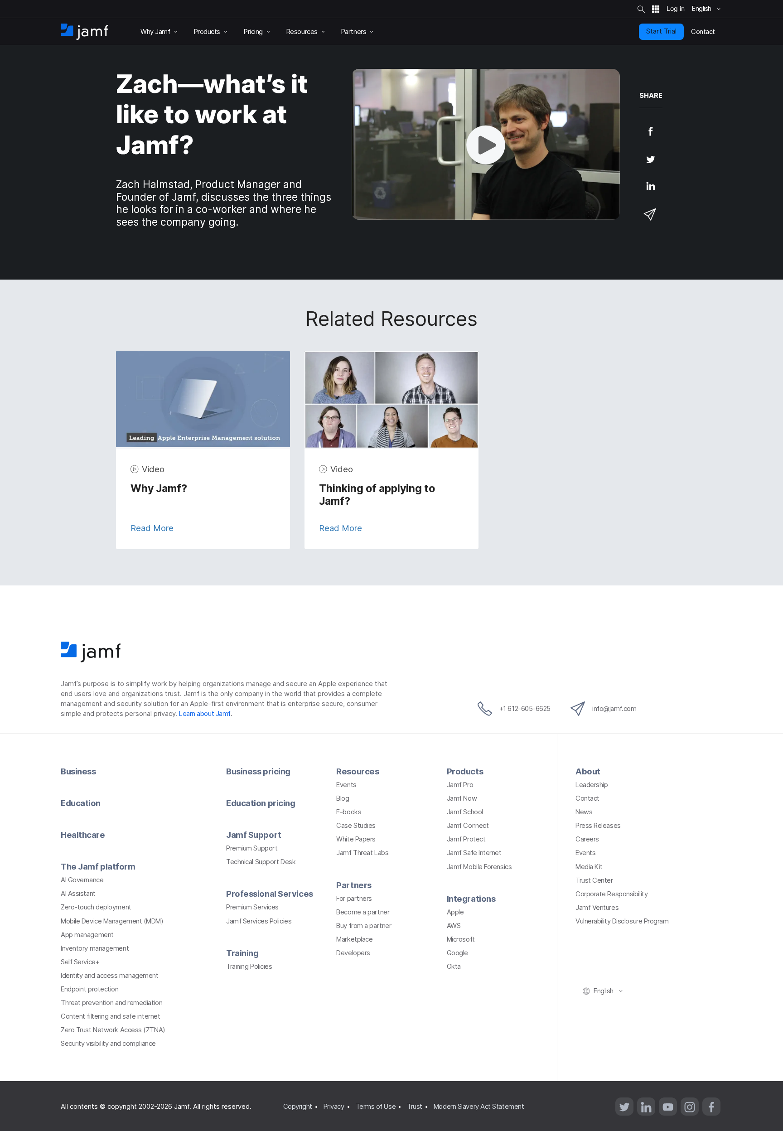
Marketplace (354, 939)
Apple (455, 912)
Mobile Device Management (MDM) (112, 921)
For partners (354, 898)
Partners (353, 885)
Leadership (591, 785)
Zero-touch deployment (96, 907)
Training (242, 953)
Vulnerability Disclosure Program (622, 921)
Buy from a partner (363, 926)
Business (78, 771)
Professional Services (269, 894)
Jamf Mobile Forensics (479, 867)
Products (465, 771)
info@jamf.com (614, 709)
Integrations (471, 899)
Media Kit (589, 867)
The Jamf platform (98, 866)
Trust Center (594, 880)
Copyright (297, 1106)
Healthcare (83, 835)
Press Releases (598, 826)
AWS (454, 926)
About (587, 771)
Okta (454, 966)
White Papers (356, 839)
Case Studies (356, 826)
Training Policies (249, 966)
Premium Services (252, 907)
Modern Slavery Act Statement (479, 1106)
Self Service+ (80, 962)
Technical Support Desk (260, 862)
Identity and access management (110, 976)
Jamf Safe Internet (474, 853)
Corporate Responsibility (611, 894)
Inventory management (95, 948)
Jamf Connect (468, 826)
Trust (414, 1106)
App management (87, 935)
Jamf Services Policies (258, 921)
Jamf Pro (460, 785)
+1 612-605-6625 (525, 709)
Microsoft (461, 939)
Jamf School (465, 812)
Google (457, 953)
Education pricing (260, 803)
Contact (587, 798)
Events (346, 785)
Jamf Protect (466, 839)
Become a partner (362, 912)
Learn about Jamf (205, 714)
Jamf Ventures (597, 908)
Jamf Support (253, 835)
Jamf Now (462, 798)
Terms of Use (376, 1106)
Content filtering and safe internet (110, 1016)
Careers (587, 839)
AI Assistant (78, 893)
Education (81, 803)
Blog (342, 798)
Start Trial (661, 31)
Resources (357, 771)
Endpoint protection (89, 989)
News (583, 812)
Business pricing (258, 771)
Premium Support (251, 848)
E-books (348, 812)
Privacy (334, 1106)
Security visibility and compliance (108, 1043)
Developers (353, 953)
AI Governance (82, 880)
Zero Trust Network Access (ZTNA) (113, 1030)
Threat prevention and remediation (111, 1003)
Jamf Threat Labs (362, 853)
